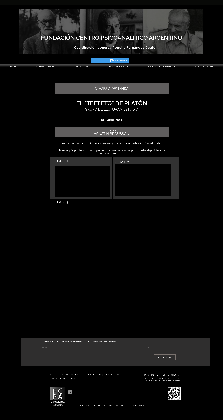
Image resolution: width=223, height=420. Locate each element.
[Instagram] (70, 392)
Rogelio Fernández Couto (134, 47)
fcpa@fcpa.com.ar (69, 378)
